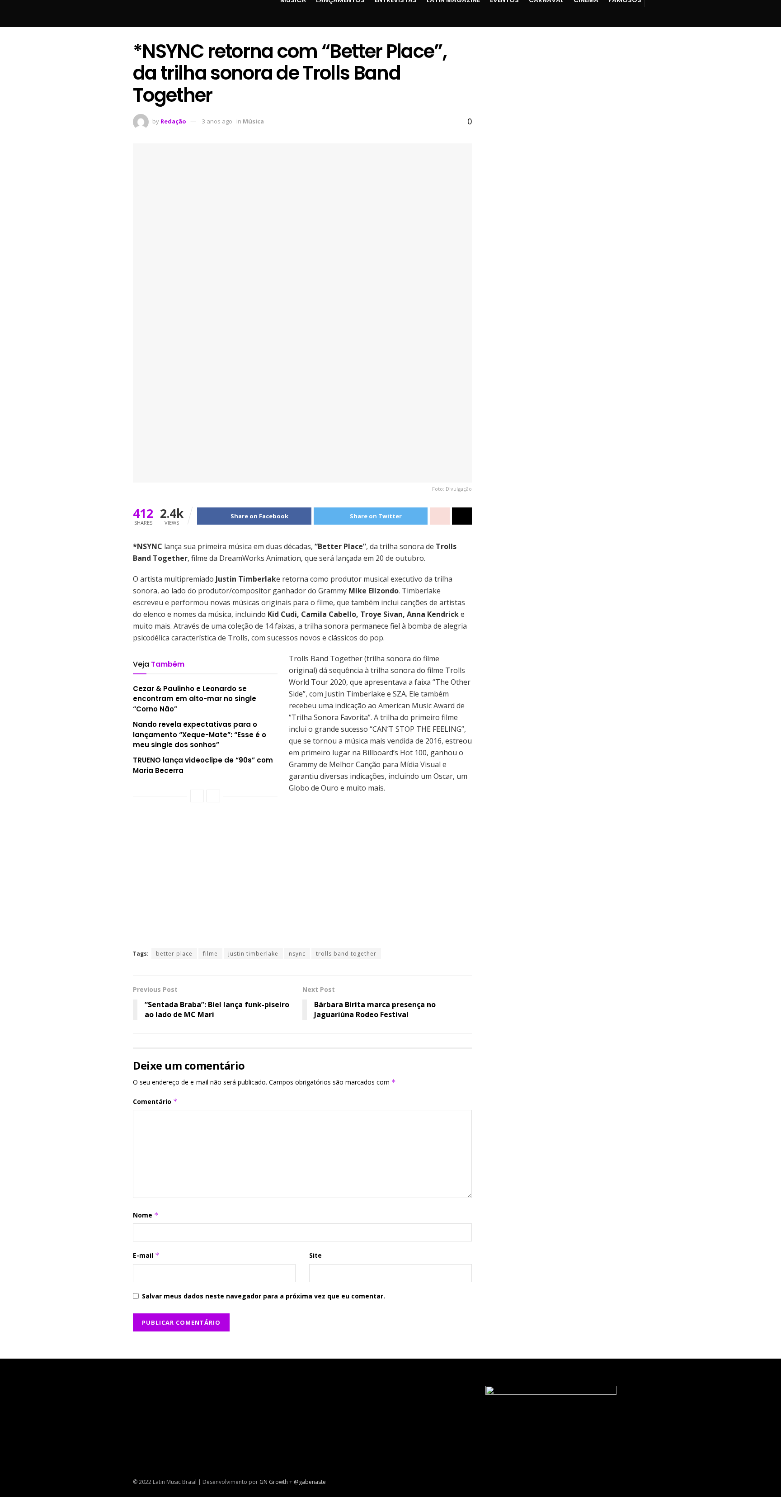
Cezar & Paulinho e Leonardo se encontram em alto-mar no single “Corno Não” (194, 699)
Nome (146, 1215)
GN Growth (273, 1482)
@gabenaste (310, 1482)
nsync (297, 953)
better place (174, 953)
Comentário (155, 1101)
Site (315, 1255)
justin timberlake (253, 953)
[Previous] (197, 796)
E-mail (146, 1255)
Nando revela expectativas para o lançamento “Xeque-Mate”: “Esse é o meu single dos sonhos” (199, 734)
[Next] (213, 796)
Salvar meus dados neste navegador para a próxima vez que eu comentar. (263, 1296)
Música (253, 121)
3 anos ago (217, 121)
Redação (173, 121)
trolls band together (346, 953)
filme (210, 953)
